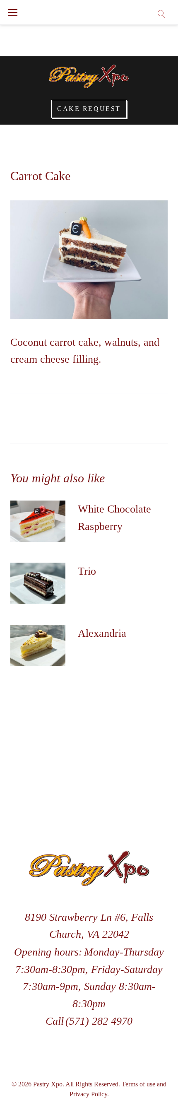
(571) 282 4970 (98, 1021)
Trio (87, 571)
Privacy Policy (88, 1094)
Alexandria (102, 633)
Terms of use (138, 1084)
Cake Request (89, 108)
